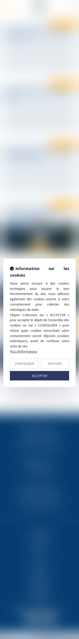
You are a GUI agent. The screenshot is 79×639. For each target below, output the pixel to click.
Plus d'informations (23, 351)
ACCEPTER (39, 376)
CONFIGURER (24, 363)
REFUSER (54, 363)
